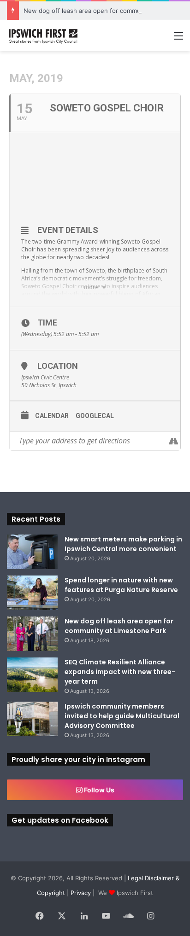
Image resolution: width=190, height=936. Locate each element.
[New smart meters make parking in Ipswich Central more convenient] (32, 552)
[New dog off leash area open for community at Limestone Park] (32, 633)
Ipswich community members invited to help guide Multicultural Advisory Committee (122, 716)
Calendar (52, 415)
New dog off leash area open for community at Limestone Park (119, 625)
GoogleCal (95, 415)
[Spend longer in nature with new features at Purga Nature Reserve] (32, 593)
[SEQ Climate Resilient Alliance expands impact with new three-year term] (32, 674)
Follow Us (98, 790)
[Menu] (178, 39)
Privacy (81, 892)
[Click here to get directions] (173, 441)
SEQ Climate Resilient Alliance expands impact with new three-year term (120, 671)
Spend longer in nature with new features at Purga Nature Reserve (121, 585)
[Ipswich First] (44, 36)
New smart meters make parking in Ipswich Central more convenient (123, 544)
